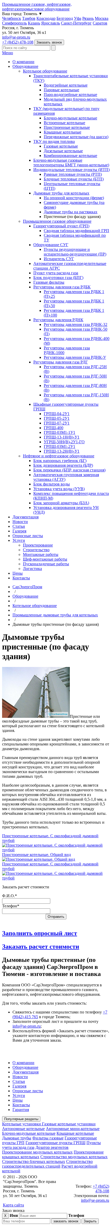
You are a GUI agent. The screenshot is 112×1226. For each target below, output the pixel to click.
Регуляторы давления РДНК (58, 320)
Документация (26, 517)
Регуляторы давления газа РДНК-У (75, 357)
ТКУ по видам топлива (54, 141)
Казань (34, 23)
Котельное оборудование (45, 71)
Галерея (19, 531)
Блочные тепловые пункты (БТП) (74, 179)
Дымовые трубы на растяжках (70, 212)
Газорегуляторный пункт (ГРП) (61, 226)
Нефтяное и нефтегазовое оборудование (58, 456)
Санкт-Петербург (76, 23)
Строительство (36, 550)
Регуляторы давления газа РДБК (62, 287)
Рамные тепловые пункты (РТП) (73, 174)
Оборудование (25, 66)
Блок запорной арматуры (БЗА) (61, 503)
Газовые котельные (61, 146)
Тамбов (28, 18)
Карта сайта (13, 1205)
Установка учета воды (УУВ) (59, 489)
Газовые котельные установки (69, 1124)
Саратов (100, 23)
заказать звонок (65, 1221)
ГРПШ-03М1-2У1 (59, 446)
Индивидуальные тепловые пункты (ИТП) (71, 169)
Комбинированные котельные (70, 155)
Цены (18, 573)
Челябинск (11, 18)
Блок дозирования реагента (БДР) (63, 465)
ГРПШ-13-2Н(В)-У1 (61, 451)
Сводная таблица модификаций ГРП (76, 230)
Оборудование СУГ (50, 244)
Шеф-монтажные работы (45, 559)
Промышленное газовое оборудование (57, 221)
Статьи (19, 526)
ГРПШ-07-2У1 (57, 423)
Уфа (77, 18)
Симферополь (14, 23)
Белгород (65, 18)
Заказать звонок (49, 42)
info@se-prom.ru (16, 37)
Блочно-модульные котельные (70, 118)
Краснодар (45, 18)
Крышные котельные (62, 132)
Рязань (88, 18)
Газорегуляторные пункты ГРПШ (55, 1142)
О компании (23, 61)
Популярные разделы (21, 1119)
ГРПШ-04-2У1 (57, 413)
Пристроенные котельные (67, 127)
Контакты (21, 578)
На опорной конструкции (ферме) (74, 198)
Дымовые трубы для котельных (61, 193)
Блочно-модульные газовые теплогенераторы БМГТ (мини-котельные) (71, 162)
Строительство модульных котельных (74, 1157)
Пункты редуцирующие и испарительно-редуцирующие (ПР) (75, 251)
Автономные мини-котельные (72, 1128)
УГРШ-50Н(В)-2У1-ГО (64, 442)
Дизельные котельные (63, 151)
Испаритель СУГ (59, 259)
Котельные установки (22, 1124)
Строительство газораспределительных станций (47, 1163)
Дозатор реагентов (52, 1147)
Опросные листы (28, 535)
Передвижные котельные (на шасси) (76, 137)
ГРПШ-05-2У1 (57, 418)
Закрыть (90, 1221)
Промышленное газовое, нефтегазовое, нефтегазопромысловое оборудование (37, 6)
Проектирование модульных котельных (37, 1152)
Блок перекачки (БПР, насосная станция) (69, 470)
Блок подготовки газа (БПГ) (58, 277)
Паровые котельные (61, 90)
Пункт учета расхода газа (55, 273)
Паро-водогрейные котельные (70, 94)
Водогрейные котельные (66, 85)
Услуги (19, 540)
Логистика (32, 568)
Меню (7, 53)
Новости (20, 521)
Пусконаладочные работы (46, 564)
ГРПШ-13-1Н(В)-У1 (61, 437)
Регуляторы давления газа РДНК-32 (75, 324)
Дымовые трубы (16, 1138)
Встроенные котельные (64, 122)
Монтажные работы (40, 554)
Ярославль (50, 23)
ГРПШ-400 (53, 428)
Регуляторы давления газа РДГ (60, 362)
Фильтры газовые (48, 1138)
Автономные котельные (23, 1128)
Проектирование (38, 545)
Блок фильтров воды (51, 484)
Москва (101, 18)
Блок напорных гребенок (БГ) (59, 460)
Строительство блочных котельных (33, 1161)
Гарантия (21, 1109)
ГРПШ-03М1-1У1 (59, 432)
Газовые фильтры (48, 282)
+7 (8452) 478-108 (17, 42)
